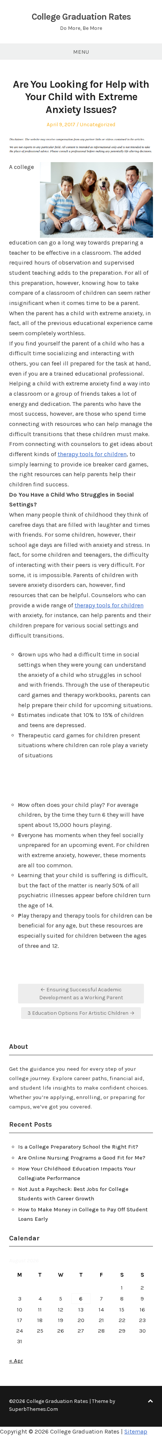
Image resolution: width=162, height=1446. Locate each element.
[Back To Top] (150, 1401)
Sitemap (135, 1431)
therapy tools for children (92, 454)
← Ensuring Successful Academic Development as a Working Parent (81, 993)
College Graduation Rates (81, 16)
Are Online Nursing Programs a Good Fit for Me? (81, 1157)
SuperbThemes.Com (33, 1409)
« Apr (16, 1360)
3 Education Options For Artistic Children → (81, 1013)
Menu (81, 51)
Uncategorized (97, 124)
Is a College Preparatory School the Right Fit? (78, 1146)
